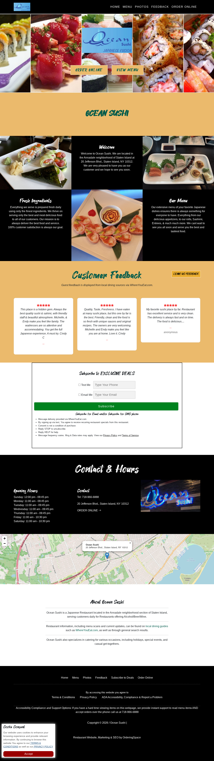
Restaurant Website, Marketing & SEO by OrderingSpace (107, 737)
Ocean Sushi (118, 722)
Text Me (86, 385)
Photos (142, 6)
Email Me (86, 394)
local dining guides (157, 626)
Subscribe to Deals (122, 677)
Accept (28, 753)
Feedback (160, 6)
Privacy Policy (110, 435)
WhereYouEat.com (87, 630)
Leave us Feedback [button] (186, 274)
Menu (127, 6)
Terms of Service (130, 435)
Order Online (184, 6)
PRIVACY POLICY (43, 746)
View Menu (127, 70)
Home (115, 6)
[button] (107, 555)
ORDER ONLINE (87, 510)
